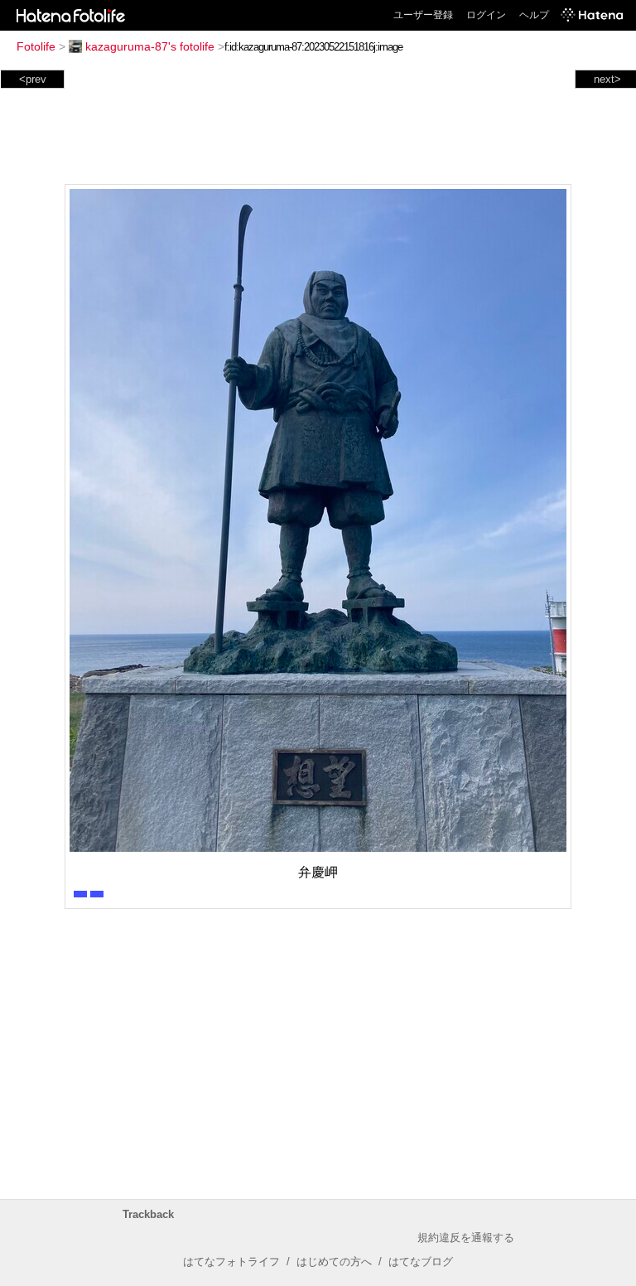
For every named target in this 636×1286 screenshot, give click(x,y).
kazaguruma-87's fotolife (149, 46)
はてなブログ (420, 1261)
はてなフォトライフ (231, 1261)
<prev (32, 79)
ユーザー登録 (423, 15)
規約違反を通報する (465, 1237)
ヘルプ (534, 15)
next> (607, 79)
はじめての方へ (334, 1261)
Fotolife (36, 46)
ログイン (486, 15)
